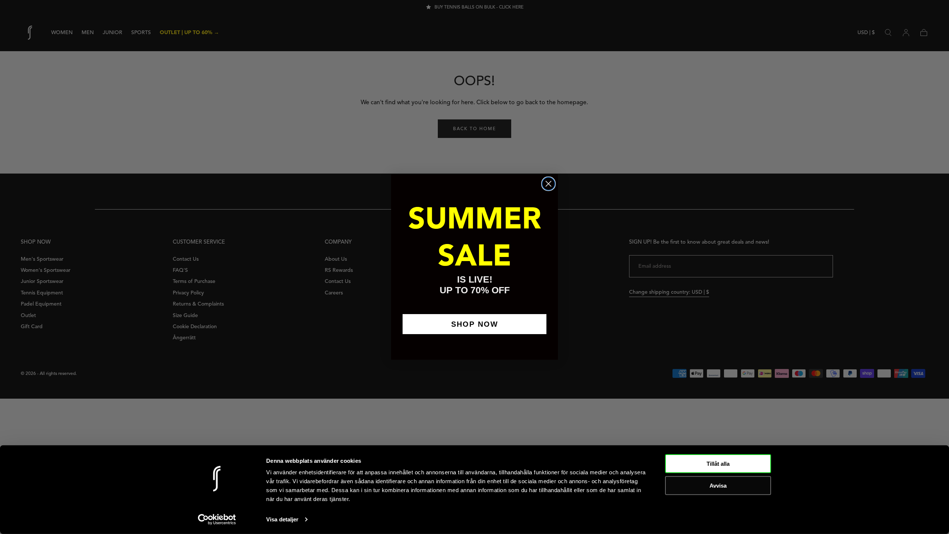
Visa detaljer (282, 519)
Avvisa (718, 485)
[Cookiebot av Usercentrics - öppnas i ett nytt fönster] (217, 519)
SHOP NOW (474, 324)
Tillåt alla (718, 464)
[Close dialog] (548, 183)
